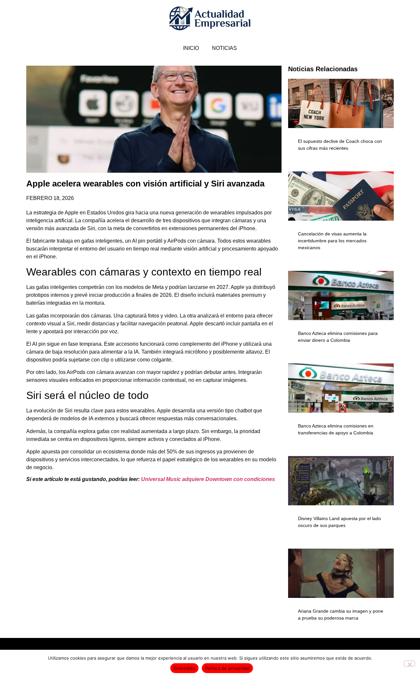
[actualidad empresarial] (210, 18)
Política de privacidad (227, 668)
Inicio (191, 48)
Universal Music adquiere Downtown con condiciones (208, 479)
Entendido (184, 668)
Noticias (224, 48)
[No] (409, 664)
